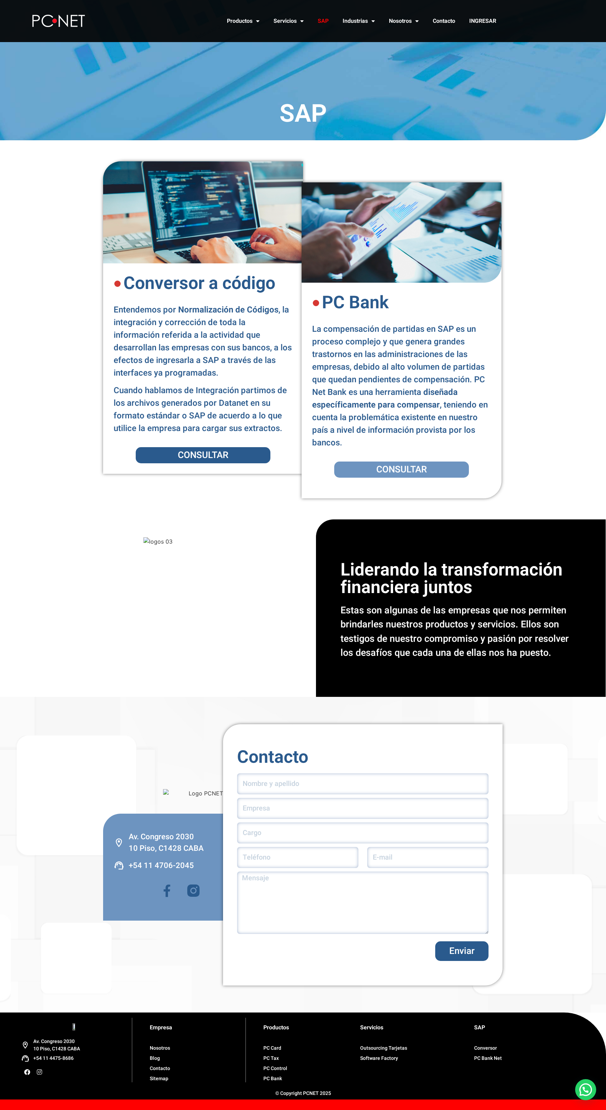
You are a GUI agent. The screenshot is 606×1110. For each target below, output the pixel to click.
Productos (239, 21)
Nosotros (400, 21)
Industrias (355, 21)
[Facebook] (27, 1072)
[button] (585, 1089)
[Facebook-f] (167, 891)
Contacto (444, 21)
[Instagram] (39, 1072)
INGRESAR (482, 21)
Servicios (285, 21)
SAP (323, 21)
